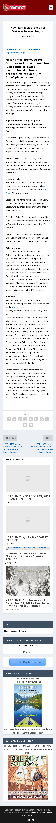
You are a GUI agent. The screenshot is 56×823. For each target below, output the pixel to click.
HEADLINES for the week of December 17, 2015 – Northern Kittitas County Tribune (27, 603)
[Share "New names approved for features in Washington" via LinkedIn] (36, 419)
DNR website (18, 307)
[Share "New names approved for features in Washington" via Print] (30, 425)
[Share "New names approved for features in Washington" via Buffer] (41, 419)
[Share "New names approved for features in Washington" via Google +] (20, 419)
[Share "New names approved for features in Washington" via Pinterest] (30, 419)
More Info (28, 652)
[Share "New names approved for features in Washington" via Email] (25, 425)
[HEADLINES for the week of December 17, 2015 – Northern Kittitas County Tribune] (28, 581)
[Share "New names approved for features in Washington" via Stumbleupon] (47, 419)
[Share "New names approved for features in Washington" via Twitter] (14, 419)
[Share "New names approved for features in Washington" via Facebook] (9, 419)
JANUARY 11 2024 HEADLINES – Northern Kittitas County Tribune (27, 556)
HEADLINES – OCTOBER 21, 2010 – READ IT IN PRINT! (28, 497)
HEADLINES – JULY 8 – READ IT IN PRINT (27, 538)
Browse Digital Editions (27, 662)
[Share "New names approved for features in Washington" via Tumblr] (25, 419)
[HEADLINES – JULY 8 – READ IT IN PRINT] (28, 519)
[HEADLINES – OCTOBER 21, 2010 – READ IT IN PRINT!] (28, 478)
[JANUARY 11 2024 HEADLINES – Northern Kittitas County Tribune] (28, 548)
